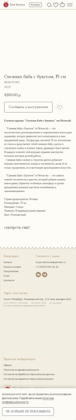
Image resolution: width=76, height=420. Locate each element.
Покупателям (11, 271)
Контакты (9, 280)
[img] (6, 4)
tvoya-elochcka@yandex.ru (51, 262)
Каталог (8, 262)
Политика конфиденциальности (21, 369)
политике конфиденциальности (28, 400)
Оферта (8, 365)
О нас (7, 275)
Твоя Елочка (17, 4)
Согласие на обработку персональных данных (29, 374)
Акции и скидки (12, 266)
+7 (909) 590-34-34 (47, 266)
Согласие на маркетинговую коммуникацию (29, 378)
